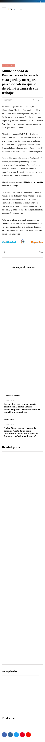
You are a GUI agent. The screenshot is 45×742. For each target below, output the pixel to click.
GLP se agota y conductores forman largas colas (22, 386)
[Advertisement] (22, 35)
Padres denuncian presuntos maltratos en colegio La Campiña (20, 626)
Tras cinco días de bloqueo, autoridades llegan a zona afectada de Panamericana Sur (21, 503)
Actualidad (8, 65)
